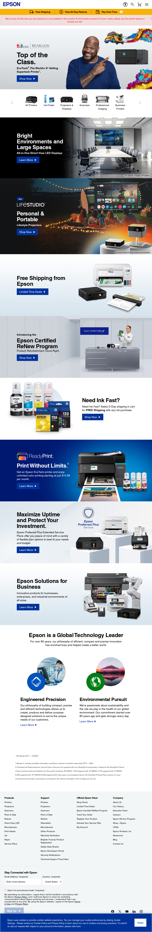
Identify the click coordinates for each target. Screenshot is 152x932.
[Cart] (139, 4)
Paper (7, 839)
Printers (8, 802)
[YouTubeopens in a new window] (127, 911)
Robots (7, 819)
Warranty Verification (50, 835)
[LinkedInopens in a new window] (134, 911)
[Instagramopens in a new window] (141, 911)
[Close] (140, 923)
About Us (117, 802)
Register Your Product (87, 819)
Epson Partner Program (124, 819)
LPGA (115, 827)
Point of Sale (10, 815)
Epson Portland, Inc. (122, 831)
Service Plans (10, 844)
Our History (118, 806)
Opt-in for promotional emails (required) (25, 890)
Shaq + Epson (119, 823)
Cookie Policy (40, 923)
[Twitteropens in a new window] (119, 911)
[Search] (132, 4)
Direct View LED (11, 823)
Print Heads (9, 831)
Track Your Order (84, 815)
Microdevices (10, 827)
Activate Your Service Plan (89, 823)
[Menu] (146, 4)
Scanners (8, 810)
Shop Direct (82, 802)
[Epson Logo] (12, 4)
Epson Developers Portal (52, 851)
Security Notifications (50, 855)
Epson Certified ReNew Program (92, 810)
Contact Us (118, 844)
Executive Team (120, 810)
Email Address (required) (16, 877)
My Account (82, 827)
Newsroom (118, 835)
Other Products (48, 831)
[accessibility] (125, 4)
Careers (117, 815)
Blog (115, 839)
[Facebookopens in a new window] (112, 911)
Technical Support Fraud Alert (55, 859)
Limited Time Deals (86, 806)
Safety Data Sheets (50, 847)
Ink (5, 835)
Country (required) (51, 877)
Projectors (9, 806)
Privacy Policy (21, 897)
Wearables (46, 823)
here (78, 926)
